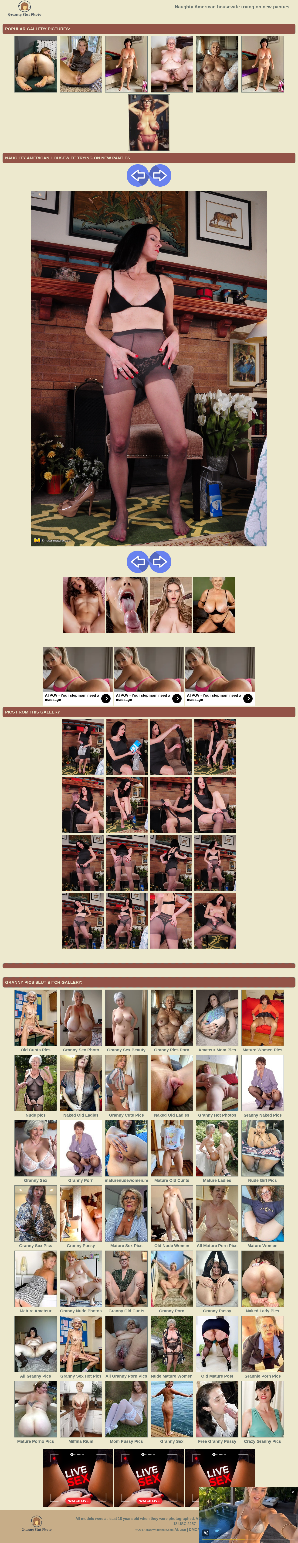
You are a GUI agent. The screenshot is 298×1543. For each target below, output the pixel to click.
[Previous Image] (138, 185)
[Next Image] (160, 185)
